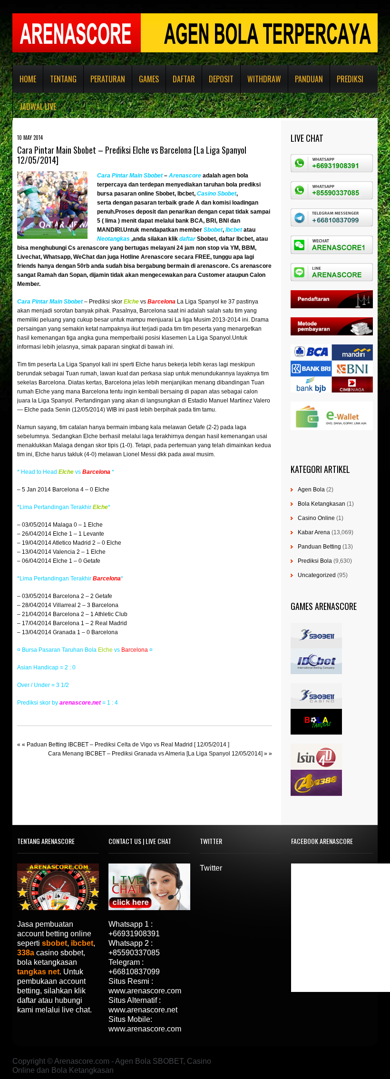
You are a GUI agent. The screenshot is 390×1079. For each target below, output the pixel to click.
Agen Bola (311, 489)
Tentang (63, 79)
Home (28, 79)
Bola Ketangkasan (321, 503)
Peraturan (107, 79)
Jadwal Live (38, 106)
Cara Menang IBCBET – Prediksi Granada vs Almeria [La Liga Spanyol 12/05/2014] (155, 753)
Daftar (184, 79)
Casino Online (316, 518)
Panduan (309, 79)
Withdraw (264, 79)
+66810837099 (134, 972)
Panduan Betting (319, 546)
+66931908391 (134, 934)
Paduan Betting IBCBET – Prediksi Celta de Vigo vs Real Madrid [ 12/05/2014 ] (128, 744)
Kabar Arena (314, 532)
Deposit (221, 79)
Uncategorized (317, 575)
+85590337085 (134, 953)
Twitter (211, 868)
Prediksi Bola (315, 561)
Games (149, 79)
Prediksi (350, 79)
